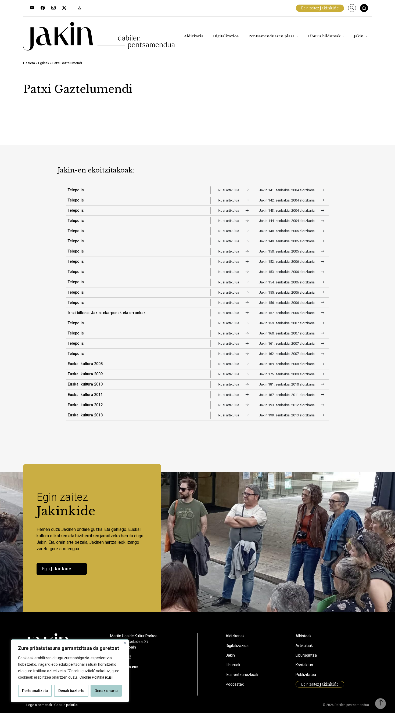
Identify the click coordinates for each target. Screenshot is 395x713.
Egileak (43, 63)
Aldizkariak (235, 636)
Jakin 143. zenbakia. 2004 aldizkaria (287, 210)
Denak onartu (106, 691)
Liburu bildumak (325, 36)
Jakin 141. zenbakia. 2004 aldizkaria (287, 190)
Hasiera (29, 63)
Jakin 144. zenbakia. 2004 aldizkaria (287, 221)
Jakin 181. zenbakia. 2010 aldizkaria (287, 384)
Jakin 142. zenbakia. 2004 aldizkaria (287, 200)
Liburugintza (306, 655)
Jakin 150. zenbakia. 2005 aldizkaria (287, 251)
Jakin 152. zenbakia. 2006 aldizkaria (287, 262)
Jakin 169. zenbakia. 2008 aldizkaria (287, 364)
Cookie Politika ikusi (96, 677)
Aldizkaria (193, 36)
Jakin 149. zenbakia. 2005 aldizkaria (287, 241)
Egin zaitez (320, 8)
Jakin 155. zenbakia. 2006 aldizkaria (287, 292)
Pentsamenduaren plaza (272, 36)
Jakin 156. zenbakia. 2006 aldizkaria (287, 303)
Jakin (359, 36)
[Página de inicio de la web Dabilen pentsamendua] (99, 36)
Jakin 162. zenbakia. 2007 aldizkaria (287, 354)
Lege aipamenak (39, 705)
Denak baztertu (71, 691)
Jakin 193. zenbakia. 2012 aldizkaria (287, 405)
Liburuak (233, 665)
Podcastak (235, 684)
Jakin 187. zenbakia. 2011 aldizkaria (287, 395)
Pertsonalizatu (35, 691)
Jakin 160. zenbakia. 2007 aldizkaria (287, 333)
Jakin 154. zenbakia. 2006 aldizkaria (287, 282)
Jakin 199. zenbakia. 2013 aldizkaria (287, 415)
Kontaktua (304, 665)
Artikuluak (304, 645)
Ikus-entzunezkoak (242, 674)
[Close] (125, 643)
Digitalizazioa (226, 36)
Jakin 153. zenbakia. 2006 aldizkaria (287, 272)
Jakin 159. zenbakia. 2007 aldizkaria (287, 323)
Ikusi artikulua (229, 190)
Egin (56, 568)
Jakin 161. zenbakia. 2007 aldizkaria (287, 343)
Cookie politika (66, 705)
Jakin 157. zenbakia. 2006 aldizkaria (287, 313)
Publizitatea (306, 674)
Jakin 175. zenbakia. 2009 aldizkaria (287, 374)
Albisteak (303, 636)
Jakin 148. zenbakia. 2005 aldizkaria (287, 231)
